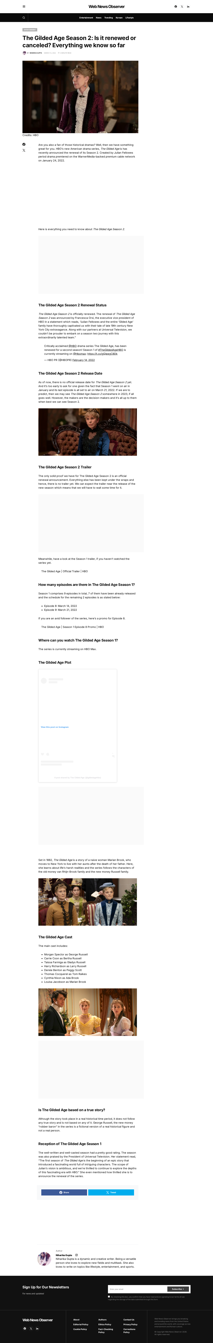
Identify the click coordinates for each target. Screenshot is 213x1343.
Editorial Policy (80, 1324)
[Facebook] (175, 6)
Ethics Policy (104, 1324)
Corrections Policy (129, 1330)
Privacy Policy (130, 1324)
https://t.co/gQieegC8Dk (102, 353)
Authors (102, 1319)
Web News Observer (106, 6)
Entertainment (30, 30)
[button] (24, 6)
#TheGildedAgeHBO (110, 349)
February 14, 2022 (83, 360)
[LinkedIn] (188, 6)
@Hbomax (79, 353)
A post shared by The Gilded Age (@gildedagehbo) (77, 777)
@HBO (73, 345)
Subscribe (177, 1289)
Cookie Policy (80, 1329)
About (76, 1319)
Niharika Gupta (64, 1255)
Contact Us (128, 1319)
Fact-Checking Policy (105, 1330)
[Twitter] (182, 6)
